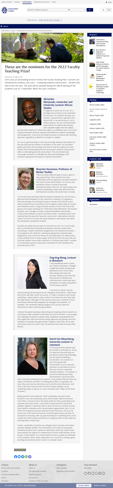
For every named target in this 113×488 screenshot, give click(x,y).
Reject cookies (101, 485)
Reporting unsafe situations (65, 471)
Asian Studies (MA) (96, 133)
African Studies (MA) (96, 105)
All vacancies (33, 478)
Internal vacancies (35, 475)
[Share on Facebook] (15, 456)
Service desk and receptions (10, 468)
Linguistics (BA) (95, 120)
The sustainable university (37, 471)
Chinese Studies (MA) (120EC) (97, 144)
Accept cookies (83, 485)
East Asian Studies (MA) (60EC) (97, 138)
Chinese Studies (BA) (96, 128)
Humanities (93, 204)
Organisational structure (41, 2)
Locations (4, 471)
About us (32, 468)
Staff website (5, 31)
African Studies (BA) (96, 115)
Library (54, 2)
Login (110, 2)
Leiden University (6, 2)
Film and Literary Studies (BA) (98, 151)
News (13, 31)
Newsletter (87, 468)
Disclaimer (4, 481)
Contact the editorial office (10, 475)
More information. (29, 485)
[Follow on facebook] (89, 473)
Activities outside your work (38, 481)
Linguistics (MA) (95, 124)
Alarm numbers (61, 468)
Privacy (3, 478)
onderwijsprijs (20, 450)
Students (17, 2)
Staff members (27, 2)
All (69, 10)
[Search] (90, 10)
